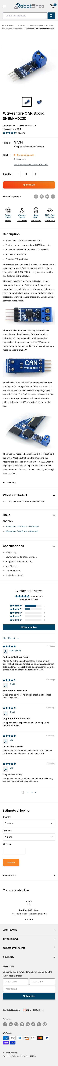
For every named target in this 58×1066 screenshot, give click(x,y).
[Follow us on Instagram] (16, 1024)
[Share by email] (53, 196)
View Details (22, 221)
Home (3, 25)
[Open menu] (4, 6)
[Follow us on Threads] (45, 1024)
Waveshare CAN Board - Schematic (22, 531)
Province (7, 830)
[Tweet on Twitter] (47, 196)
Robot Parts (22, 25)
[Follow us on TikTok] (33, 1024)
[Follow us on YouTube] (28, 1024)
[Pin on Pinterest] (42, 196)
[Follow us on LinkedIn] (39, 1024)
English (37, 1010)
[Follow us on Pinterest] (22, 1024)
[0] (52, 6)
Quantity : (7, 174)
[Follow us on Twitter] (11, 1024)
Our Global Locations (11, 1010)
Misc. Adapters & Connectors (12, 29)
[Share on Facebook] (36, 196)
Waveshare (9, 125)
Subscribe (29, 996)
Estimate (11, 862)
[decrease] (17, 174)
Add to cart (29, 185)
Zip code (7, 844)
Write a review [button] (29, 627)
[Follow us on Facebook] (5, 1024)
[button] (9, 133)
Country (7, 817)
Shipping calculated (23, 146)
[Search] (51, 15)
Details (8, 221)
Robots (11, 25)
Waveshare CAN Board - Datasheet (22, 526)
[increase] (35, 174)
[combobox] (25, 15)
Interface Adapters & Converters (41, 25)
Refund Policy (9, 875)
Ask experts (36, 221)
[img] (9, 646)
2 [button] (28, 792)
